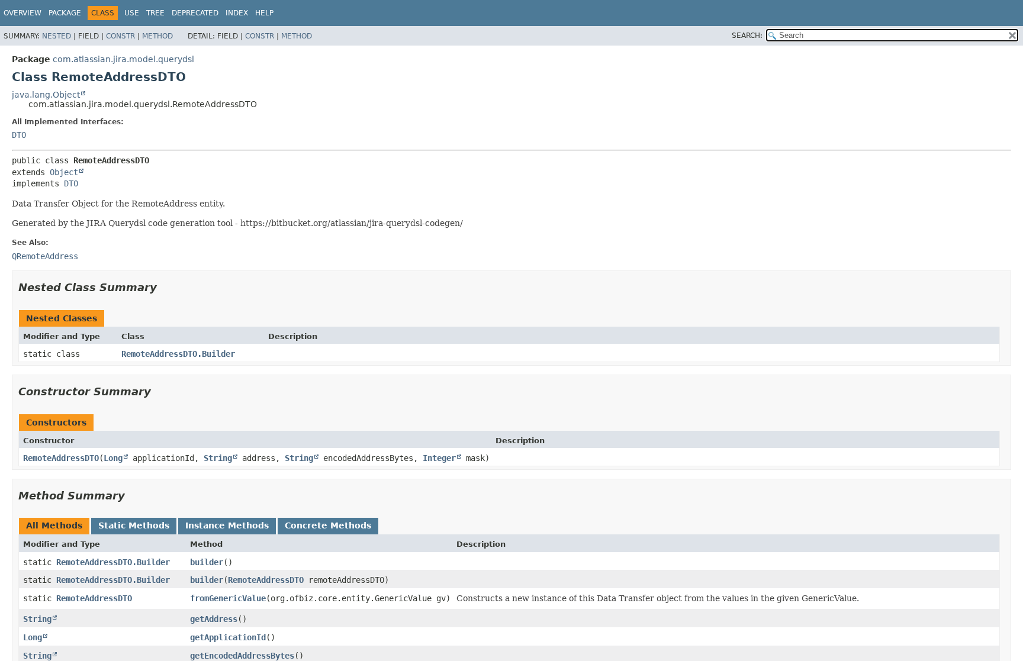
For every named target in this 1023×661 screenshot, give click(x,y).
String (218, 458)
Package (65, 13)
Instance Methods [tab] (227, 525)
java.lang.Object (46, 94)
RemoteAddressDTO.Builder (178, 354)
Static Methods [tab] (133, 525)
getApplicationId (228, 637)
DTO (19, 135)
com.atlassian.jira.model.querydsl (123, 59)
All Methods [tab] (54, 525)
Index (237, 13)
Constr (120, 36)
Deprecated (195, 13)
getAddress (213, 619)
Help (264, 13)
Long (113, 458)
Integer (439, 458)
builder (206, 562)
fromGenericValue (228, 598)
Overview (22, 13)
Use (131, 13)
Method (157, 36)
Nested (56, 36)
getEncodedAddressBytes (242, 655)
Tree (155, 13)
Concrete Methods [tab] (328, 525)
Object (64, 172)
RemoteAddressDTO (61, 458)
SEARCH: (747, 35)
